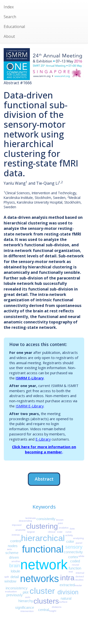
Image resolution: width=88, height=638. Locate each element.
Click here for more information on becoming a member (44, 449)
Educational (14, 26)
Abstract (44, 479)
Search (10, 16)
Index (9, 7)
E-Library (43, 439)
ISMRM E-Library (30, 377)
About (9, 36)
